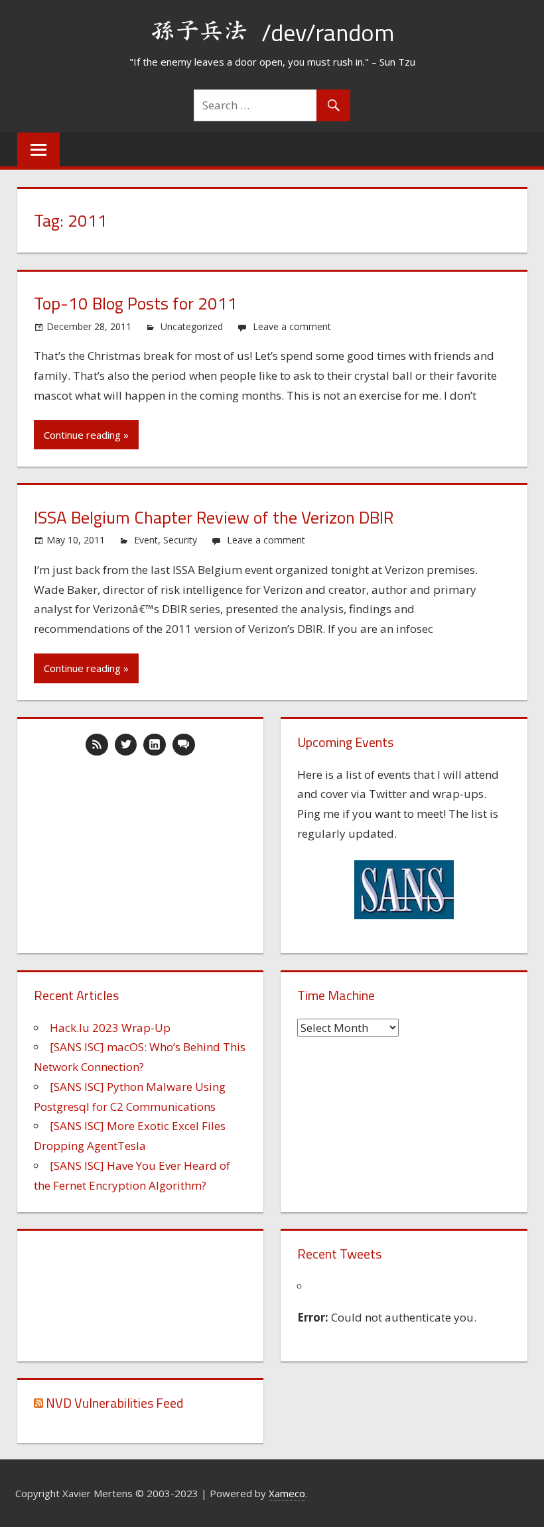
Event (146, 540)
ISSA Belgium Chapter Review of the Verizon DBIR (213, 517)
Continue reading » (86, 434)
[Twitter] (126, 745)
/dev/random (327, 32)
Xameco (287, 1493)
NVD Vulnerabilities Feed (114, 1402)
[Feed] (96, 745)
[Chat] (183, 745)
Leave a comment (292, 326)
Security (180, 540)
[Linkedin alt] (154, 745)
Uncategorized (192, 326)
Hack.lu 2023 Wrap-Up (110, 1027)
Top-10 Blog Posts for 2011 (136, 303)
